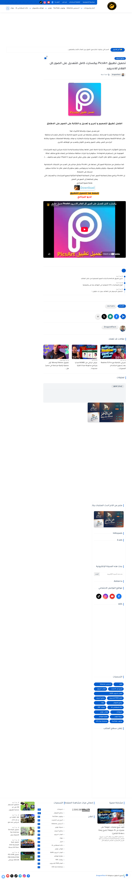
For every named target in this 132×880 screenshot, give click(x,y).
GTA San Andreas (101, 721)
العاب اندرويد (101, 689)
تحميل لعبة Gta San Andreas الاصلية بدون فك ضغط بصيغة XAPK (13, 833)
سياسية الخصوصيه (89, 2)
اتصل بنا (57, 2)
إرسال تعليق (117, 386)
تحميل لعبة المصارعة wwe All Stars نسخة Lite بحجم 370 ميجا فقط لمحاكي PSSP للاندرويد (14, 845)
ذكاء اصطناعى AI (22, 8)
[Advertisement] (66, 30)
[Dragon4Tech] (111, 6)
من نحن (64, 2)
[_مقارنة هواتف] (29, 2)
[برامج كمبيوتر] (25, 2)
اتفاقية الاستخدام (75, 2)
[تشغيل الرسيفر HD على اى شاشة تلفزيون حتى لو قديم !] (28, 806)
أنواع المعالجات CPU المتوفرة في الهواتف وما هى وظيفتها (103, 285)
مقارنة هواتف (103, 717)
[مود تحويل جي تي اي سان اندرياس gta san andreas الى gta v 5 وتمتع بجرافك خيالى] (28, 818)
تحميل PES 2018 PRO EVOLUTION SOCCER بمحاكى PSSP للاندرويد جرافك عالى (13, 858)
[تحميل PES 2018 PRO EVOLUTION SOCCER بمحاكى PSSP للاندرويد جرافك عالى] (28, 856)
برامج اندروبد (120, 58)
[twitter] (11, 875)
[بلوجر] (22, 2)
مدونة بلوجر (118, 717)
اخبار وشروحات (89, 8)
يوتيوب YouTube (59, 8)
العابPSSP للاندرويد (115, 698)
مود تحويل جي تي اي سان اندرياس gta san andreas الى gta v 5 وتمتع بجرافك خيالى (13, 820)
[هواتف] (37, 2)
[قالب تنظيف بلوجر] (6, 2)
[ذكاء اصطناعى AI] (10, 2)
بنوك (12, 8)
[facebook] (52, 2)
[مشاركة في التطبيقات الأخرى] (98, 316)
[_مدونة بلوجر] (14, 2)
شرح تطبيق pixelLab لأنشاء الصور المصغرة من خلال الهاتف (102, 279)
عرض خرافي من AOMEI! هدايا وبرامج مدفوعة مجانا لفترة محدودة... (86, 366)
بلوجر (50, 8)
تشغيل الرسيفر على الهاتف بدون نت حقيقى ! (107, 291)
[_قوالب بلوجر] (18, 2)
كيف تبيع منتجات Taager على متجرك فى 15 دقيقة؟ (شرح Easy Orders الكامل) (111, 830)
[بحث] (7, 8)
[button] (116, 316)
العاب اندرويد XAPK (116, 693)
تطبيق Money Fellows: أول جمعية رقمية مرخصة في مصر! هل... (57, 366)
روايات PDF (101, 707)
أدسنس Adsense (73, 8)
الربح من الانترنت (116, 689)
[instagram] (44, 2)
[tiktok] (41, 2)
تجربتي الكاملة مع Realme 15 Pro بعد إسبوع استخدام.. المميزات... (113, 366)
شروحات (119, 712)
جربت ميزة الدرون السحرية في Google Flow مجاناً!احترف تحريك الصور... (84, 50)
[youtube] (48, 2)
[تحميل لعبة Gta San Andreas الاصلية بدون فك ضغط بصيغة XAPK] (28, 831)
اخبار (121, 684)
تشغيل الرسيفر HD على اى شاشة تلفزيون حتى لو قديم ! (13, 808)
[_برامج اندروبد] (33, 2)
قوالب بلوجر (104, 712)
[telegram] (20, 875)
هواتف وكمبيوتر (38, 8)
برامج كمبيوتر (118, 703)
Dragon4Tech (116, 74)
